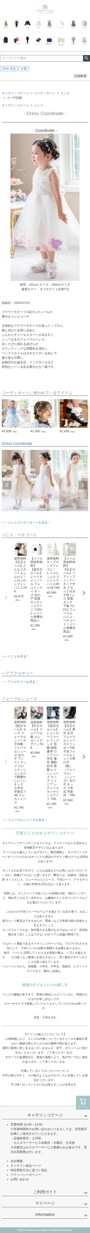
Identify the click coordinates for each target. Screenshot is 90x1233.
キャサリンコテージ (15, 93)
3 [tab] (11, 515)
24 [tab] (76, 515)
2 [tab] (8, 515)
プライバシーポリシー (25, 1174)
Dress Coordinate (17, 443)
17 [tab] (54, 515)
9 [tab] (30, 515)
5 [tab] (18, 515)
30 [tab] (48, 518)
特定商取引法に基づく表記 (28, 1170)
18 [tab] (57, 515)
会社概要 (16, 1161)
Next (83, 485)
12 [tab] (39, 515)
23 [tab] (73, 515)
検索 (86, 58)
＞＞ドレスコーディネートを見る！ (26, 522)
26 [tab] (82, 515)
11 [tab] (36, 515)
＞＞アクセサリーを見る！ (20, 682)
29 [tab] (45, 518)
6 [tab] (21, 515)
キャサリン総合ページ (25, 1165)
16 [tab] (51, 515)
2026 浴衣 (9, 68)
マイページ (45, 1203)
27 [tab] (85, 515)
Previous (7, 485)
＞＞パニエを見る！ (15, 656)
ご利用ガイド (45, 1192)
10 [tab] (33, 515)
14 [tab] (45, 515)
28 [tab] (42, 518)
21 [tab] (67, 515)
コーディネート (44, 93)
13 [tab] (42, 515)
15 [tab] (48, 515)
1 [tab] (5, 515)
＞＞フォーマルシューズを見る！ (25, 820)
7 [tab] (24, 515)
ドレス (64, 93)
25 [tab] (79, 515)
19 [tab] (60, 515)
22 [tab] (70, 515)
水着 (24, 68)
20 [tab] (63, 515)
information (45, 1214)
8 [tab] (27, 515)
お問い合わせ (19, 1179)
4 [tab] (15, 515)
